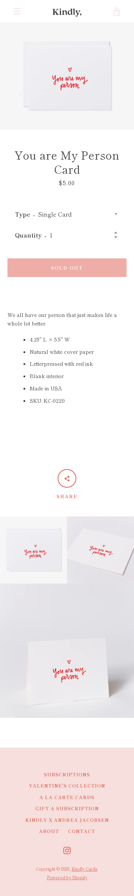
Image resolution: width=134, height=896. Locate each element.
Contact (81, 831)
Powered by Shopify (67, 877)
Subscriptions (67, 774)
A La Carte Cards (67, 797)
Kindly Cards (84, 869)
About (49, 831)
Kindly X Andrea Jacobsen (67, 820)
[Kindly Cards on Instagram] (67, 849)
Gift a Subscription (67, 808)
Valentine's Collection (67, 785)
